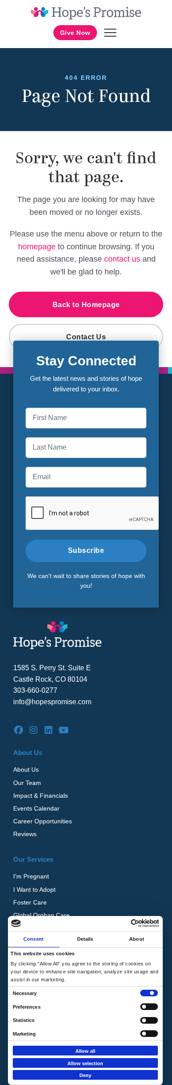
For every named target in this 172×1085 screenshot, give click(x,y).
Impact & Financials (40, 795)
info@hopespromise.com (52, 702)
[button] (110, 32)
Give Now (75, 32)
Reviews (25, 833)
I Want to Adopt (34, 889)
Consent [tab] (33, 939)
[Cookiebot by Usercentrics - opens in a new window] (121, 923)
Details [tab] (85, 939)
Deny (85, 1075)
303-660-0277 (35, 690)
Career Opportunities (42, 821)
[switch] (149, 1006)
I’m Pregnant (31, 876)
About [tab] (136, 939)
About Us (26, 769)
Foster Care (30, 902)
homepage (37, 246)
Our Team (27, 782)
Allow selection (85, 1063)
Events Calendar (36, 808)
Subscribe (86, 550)
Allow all (85, 1051)
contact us (122, 259)
